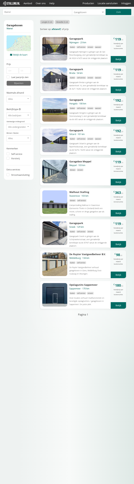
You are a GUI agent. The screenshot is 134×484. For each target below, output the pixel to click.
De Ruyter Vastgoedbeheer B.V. (87, 254)
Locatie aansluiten (108, 3)
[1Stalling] (11, 3)
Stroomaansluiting (20, 174)
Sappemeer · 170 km (79, 288)
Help (51, 3)
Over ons (41, 3)
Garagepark (76, 38)
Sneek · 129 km (76, 226)
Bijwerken (18, 83)
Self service (16, 154)
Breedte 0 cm (62, 22)
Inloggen (126, 3)
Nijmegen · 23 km (77, 42)
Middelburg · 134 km (79, 258)
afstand (56, 29)
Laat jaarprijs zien (20, 77)
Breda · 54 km (76, 73)
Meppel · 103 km (77, 165)
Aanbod (28, 3)
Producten (88, 3)
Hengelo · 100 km (77, 103)
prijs (66, 29)
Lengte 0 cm (47, 22)
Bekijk (118, 59)
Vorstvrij (15, 158)
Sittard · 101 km (77, 134)
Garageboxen (80, 12)
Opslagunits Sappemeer (83, 284)
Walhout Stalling (79, 192)
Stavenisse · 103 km (78, 195)
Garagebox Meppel (80, 161)
